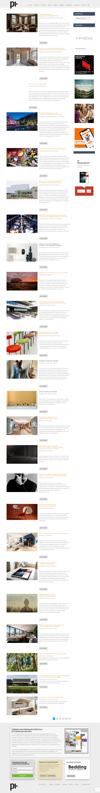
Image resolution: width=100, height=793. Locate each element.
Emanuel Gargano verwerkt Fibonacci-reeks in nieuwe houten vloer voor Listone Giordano (51, 447)
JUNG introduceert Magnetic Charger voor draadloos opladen (50, 244)
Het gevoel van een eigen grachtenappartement (49, 15)
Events (50, 5)
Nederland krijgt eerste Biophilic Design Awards (47, 595)
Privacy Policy (42, 784)
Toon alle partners (80, 48)
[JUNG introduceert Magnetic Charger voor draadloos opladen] (22, 252)
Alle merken (71, 776)
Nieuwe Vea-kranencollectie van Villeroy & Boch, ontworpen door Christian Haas (53, 475)
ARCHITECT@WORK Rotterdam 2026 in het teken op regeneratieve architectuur (53, 216)
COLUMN (55, 363)
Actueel (30, 5)
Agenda (55, 5)
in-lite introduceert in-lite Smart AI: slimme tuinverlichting (50, 113)
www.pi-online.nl (23, 749)
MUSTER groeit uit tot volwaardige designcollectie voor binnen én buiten (52, 302)
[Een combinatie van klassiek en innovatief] (22, 542)
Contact (83, 5)
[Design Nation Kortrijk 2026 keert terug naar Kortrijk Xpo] (22, 343)
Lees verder (43, 43)
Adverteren (69, 5)
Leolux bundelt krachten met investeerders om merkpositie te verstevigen (54, 676)
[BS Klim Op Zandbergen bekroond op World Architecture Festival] (22, 190)
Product (57, 116)
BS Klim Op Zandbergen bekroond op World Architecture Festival (51, 182)
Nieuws (49, 305)
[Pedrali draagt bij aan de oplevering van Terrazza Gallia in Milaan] (22, 633)
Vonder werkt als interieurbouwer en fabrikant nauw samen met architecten (52, 49)
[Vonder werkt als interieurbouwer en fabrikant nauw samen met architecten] (22, 57)
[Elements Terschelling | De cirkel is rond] (22, 281)
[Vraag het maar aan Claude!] (22, 369)
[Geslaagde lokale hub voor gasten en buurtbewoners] (22, 425)
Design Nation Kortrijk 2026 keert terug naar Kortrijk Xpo (49, 332)
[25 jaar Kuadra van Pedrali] (22, 400)
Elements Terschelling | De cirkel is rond (53, 273)
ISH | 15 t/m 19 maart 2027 (37, 84)
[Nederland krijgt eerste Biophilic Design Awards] (22, 603)
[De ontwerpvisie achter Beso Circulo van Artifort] (22, 512)
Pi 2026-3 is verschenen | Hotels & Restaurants (47, 563)
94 (66, 718)
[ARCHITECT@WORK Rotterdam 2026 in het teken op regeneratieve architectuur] (22, 223)
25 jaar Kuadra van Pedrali (48, 392)
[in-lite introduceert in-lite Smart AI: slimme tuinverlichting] (22, 121)
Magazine (61, 5)
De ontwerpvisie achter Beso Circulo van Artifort (47, 505)
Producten (43, 5)
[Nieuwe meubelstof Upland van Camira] (22, 662)
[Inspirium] (84, 38)
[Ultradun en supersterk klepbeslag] (22, 706)
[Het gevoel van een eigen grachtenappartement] (22, 23)
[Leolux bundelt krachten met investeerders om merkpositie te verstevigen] (22, 684)
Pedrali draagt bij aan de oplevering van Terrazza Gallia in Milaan (51, 625)
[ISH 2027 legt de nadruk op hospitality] (22, 157)
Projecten (36, 5)
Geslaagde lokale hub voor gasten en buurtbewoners (48, 417)
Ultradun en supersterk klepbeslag (51, 697)
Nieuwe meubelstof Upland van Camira (52, 654)
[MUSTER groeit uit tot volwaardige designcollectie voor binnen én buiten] (22, 310)
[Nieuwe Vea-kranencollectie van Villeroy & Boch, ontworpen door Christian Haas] (22, 482)
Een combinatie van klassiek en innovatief (54, 533)
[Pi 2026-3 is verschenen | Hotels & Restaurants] (22, 571)
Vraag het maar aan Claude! (48, 361)
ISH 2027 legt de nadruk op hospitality (52, 149)
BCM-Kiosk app (86, 784)
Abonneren (76, 5)
